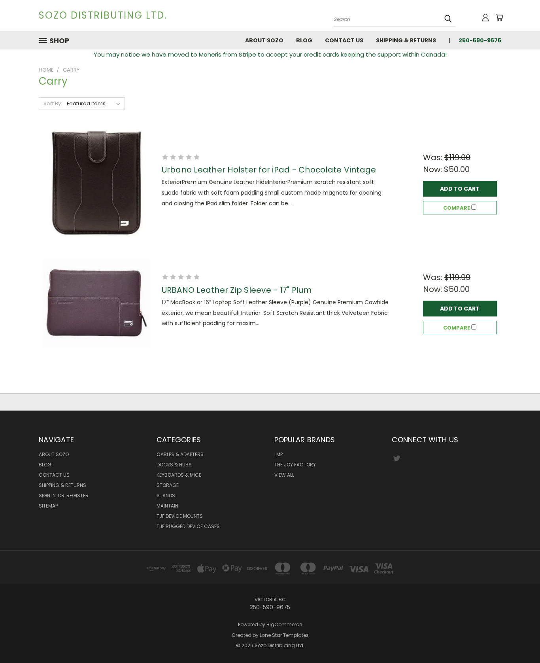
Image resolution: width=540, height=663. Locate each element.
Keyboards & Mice (179, 475)
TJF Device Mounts (180, 516)
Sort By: (52, 103)
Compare (457, 208)
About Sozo (264, 40)
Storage (168, 485)
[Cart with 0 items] (499, 17)
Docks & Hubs (174, 464)
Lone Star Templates (284, 635)
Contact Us (344, 40)
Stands (166, 495)
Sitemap (48, 505)
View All (284, 475)
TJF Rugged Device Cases (188, 526)
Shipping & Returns (406, 40)
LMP (278, 454)
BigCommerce (284, 624)
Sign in (48, 495)
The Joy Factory (295, 464)
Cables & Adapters (180, 454)
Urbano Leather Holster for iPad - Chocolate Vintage (269, 169)
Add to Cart (460, 189)
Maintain (167, 505)
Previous (519, 638)
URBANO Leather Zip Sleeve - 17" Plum (237, 290)
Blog (304, 40)
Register (77, 495)
